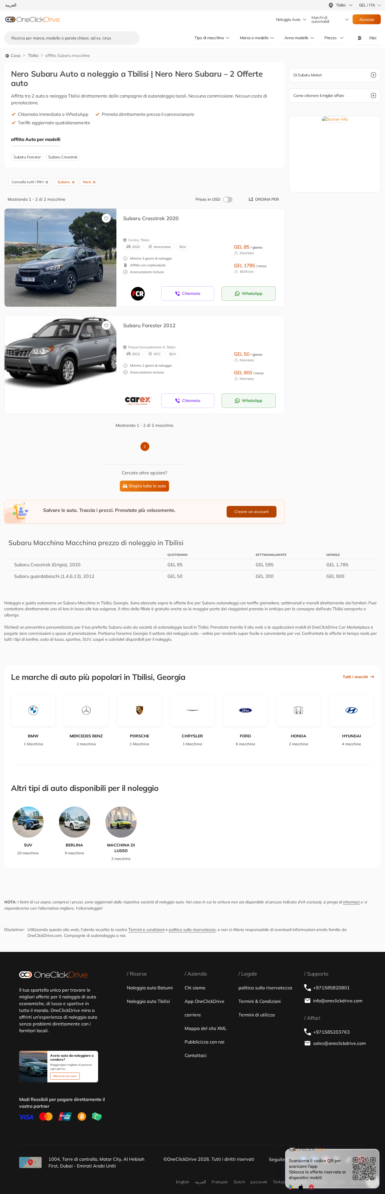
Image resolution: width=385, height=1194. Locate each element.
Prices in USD (208, 199)
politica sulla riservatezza (192, 929)
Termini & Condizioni (259, 1001)
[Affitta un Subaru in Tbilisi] (60, 358)
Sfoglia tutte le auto (147, 485)
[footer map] (30, 1162)
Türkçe (279, 1181)
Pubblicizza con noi (204, 1042)
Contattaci (196, 1055)
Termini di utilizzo (256, 1015)
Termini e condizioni (146, 929)
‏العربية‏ (200, 1181)
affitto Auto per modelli (35, 139)
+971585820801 (331, 987)
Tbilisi (33, 55)
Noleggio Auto (288, 19)
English (182, 1181)
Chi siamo (195, 987)
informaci (351, 902)
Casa (15, 55)
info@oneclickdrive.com (337, 1000)
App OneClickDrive (204, 1001)
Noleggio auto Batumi (150, 987)
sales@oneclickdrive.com (339, 1043)
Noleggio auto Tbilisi (148, 1001)
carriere (193, 1015)
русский (259, 1181)
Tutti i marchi (355, 676)
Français (220, 1181)
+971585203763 (331, 1032)
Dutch (239, 1181)
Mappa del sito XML (206, 1028)
